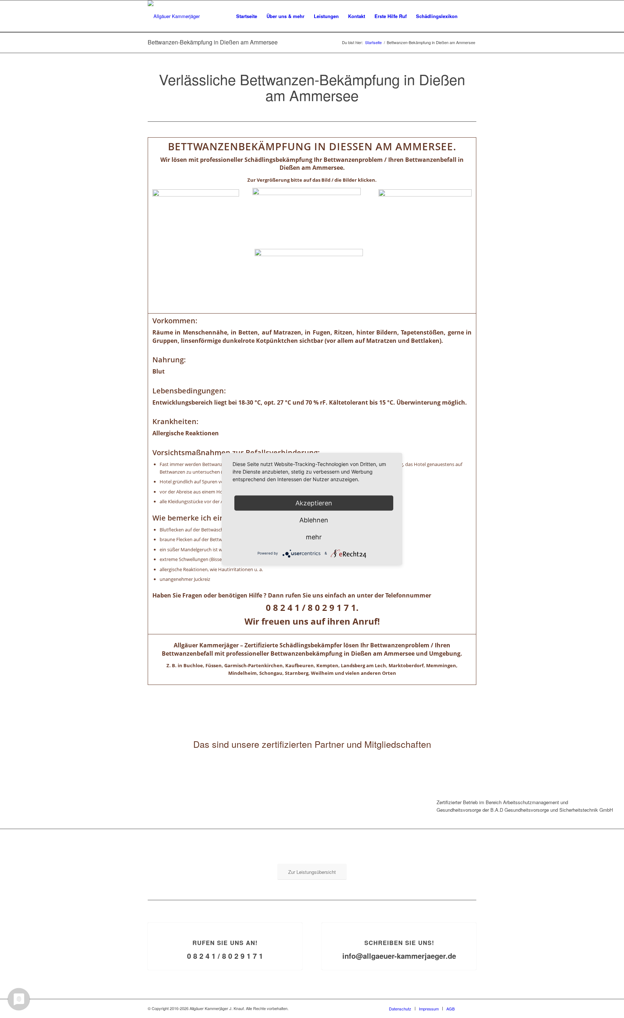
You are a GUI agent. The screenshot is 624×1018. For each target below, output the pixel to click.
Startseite (373, 42)
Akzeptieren (313, 503)
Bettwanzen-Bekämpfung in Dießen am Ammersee (213, 42)
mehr (314, 537)
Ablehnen (313, 520)
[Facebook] (470, 1008)
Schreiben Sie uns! (399, 943)
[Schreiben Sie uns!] (399, 922)
